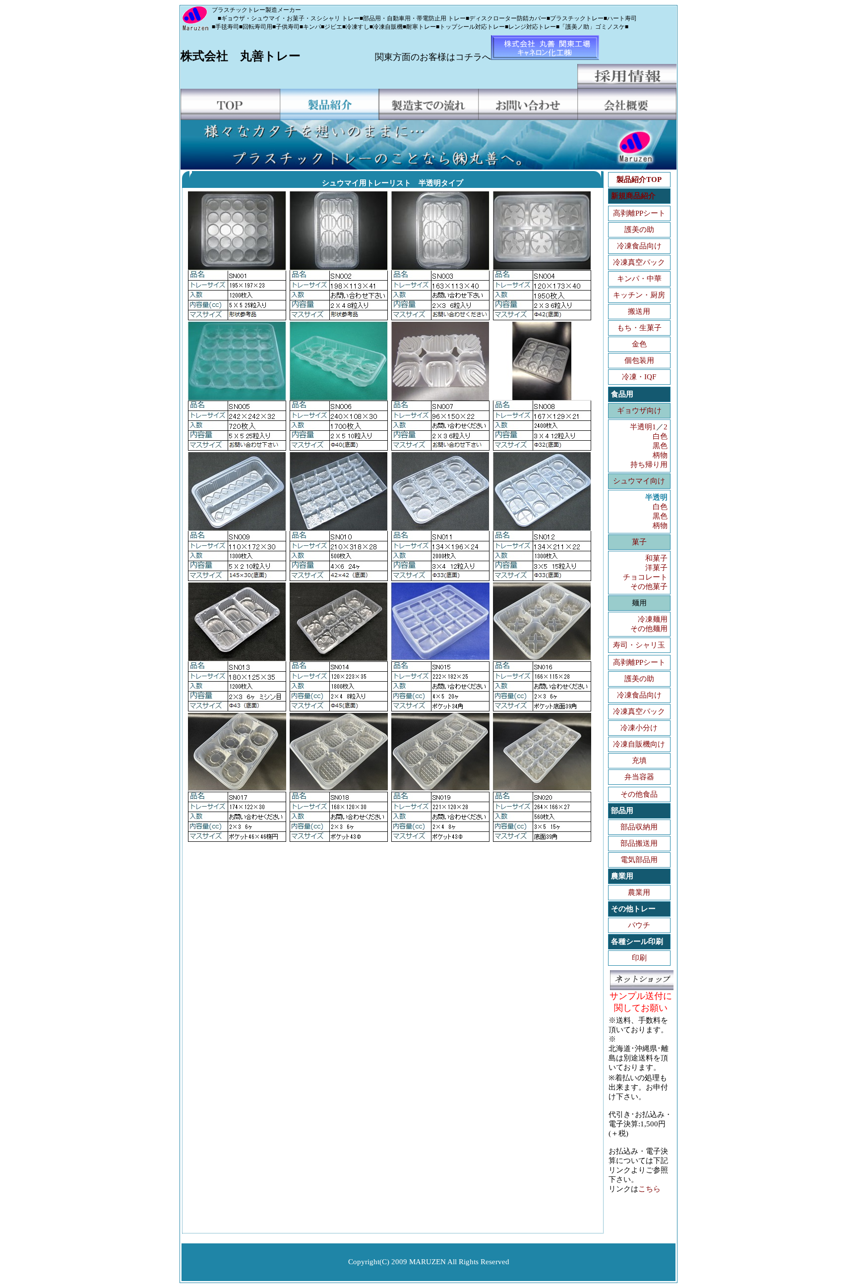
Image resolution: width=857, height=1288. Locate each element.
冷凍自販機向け (639, 744)
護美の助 (639, 230)
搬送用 (639, 311)
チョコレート (645, 577)
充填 (639, 760)
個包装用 (639, 360)
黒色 (660, 446)
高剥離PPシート (639, 213)
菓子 (639, 542)
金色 (639, 344)
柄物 (660, 455)
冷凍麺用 (653, 619)
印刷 (639, 958)
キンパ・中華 (639, 279)
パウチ (639, 925)
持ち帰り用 (649, 464)
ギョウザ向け (639, 410)
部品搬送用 (639, 843)
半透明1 (643, 427)
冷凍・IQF (639, 377)
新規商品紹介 (633, 196)
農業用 (639, 892)
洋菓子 (656, 568)
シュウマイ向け (639, 481)
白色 (660, 436)
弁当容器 (639, 777)
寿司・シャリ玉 (639, 645)
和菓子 (656, 558)
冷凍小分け (639, 728)
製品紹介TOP (639, 179)
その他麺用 (649, 629)
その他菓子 (649, 586)
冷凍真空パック (639, 262)
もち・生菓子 (639, 328)
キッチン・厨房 (639, 295)
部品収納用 (639, 827)
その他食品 (639, 794)
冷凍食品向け (639, 246)
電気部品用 (639, 860)
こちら (649, 1189)
